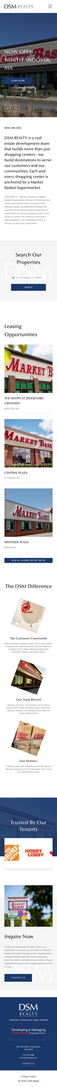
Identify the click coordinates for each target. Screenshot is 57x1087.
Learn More (18, 81)
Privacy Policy (28, 1076)
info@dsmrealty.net (28, 1058)
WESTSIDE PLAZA (16, 542)
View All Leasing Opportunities (28, 560)
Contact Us (18, 978)
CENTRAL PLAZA (16, 473)
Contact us (28, 1063)
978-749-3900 (28, 1055)
